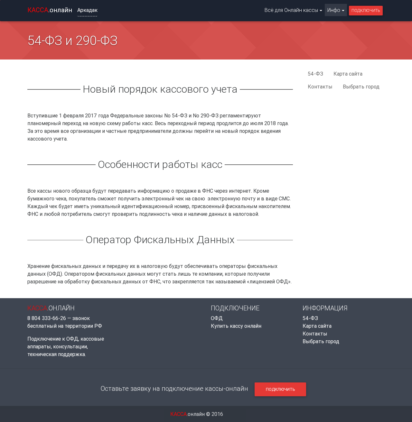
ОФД (217, 318)
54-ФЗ (315, 73)
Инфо (333, 10)
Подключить (365, 10)
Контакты (320, 86)
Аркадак (87, 10)
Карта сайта (347, 73)
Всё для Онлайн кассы (291, 10)
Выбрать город (361, 86)
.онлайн (49, 10)
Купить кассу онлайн (236, 326)
